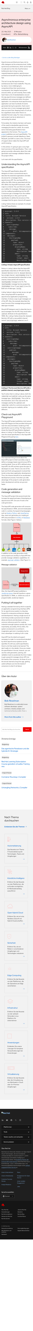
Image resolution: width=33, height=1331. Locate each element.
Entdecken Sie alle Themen (14, 827)
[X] (16, 1121)
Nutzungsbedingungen (23, 1228)
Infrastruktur (12, 1008)
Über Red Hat (4, 1209)
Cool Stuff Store (22, 1216)
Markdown (26, 518)
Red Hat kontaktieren (6, 1214)
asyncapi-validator (14, 560)
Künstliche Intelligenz (15, 878)
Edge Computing (14, 975)
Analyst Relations (6, 1184)
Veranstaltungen (5, 1212)
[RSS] (29, 47)
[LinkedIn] (2, 1121)
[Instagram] (20, 1121)
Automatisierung (14, 846)
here (16, 437)
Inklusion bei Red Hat (6, 1216)
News (18, 1172)
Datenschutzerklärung (7, 1228)
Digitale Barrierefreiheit (23, 1230)
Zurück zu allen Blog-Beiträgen (11, 57)
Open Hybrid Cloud (15, 912)
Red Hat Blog (5, 8)
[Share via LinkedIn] (10, 47)
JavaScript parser (7, 593)
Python (14, 513)
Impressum (4, 1234)
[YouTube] (7, 1121)
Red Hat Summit (5, 1218)
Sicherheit (11, 943)
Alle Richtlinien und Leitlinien (6, 1231)
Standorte (20, 1212)
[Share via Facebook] (8, 47)
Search (27, 729)
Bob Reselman (11, 40)
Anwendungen (13, 1042)
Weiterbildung (23, 34)
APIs (15, 34)
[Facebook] (11, 1121)
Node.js (9, 513)
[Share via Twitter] (13, 47)
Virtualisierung (13, 1074)
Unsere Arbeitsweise (7, 1176)
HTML (19, 518)
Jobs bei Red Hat (22, 1209)
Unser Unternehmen (7, 1172)
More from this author (12, 717)
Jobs (18, 1186)
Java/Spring (24, 513)
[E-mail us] (15, 47)
